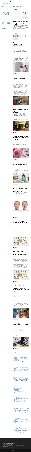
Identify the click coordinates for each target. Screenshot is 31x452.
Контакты (4, 443)
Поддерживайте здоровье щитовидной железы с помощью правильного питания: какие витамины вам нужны (20, 401)
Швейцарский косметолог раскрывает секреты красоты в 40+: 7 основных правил (6, 13)
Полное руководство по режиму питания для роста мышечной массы (6, 20)
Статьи (10, 3)
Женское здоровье (15, 1)
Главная (3, 3)
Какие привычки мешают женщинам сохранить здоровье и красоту (21, 289)
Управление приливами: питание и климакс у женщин (21, 435)
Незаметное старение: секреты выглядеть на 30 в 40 (20, 43)
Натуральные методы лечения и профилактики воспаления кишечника (20, 111)
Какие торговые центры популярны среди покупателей (21, 364)
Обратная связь (5, 446)
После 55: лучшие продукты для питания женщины (21, 372)
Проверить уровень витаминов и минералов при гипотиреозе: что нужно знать (6, 23)
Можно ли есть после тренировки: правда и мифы (21, 369)
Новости (7, 3)
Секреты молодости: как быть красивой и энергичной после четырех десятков (20, 137)
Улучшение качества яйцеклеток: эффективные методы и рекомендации (19, 78)
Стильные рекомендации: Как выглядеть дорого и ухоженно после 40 (20, 23)
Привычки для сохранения (17, 17)
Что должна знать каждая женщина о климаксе (20, 354)
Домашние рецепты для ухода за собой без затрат (21, 378)
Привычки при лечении (25, 13)
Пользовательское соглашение (10, 443)
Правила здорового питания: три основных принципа (21, 379)
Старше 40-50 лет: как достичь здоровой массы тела (21, 397)
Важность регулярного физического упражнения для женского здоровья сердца (20, 253)
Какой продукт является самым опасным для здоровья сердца (20, 324)
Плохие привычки (25, 17)
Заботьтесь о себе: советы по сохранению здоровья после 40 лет (20, 164)
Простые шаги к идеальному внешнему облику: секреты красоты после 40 (20, 190)
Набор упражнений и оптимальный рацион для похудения (5, 16)
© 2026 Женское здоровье (6, 441)
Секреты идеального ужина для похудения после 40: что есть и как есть (6, 10)
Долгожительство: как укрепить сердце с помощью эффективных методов (20, 223)
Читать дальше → (15, 73)
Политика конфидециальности (7, 444)
